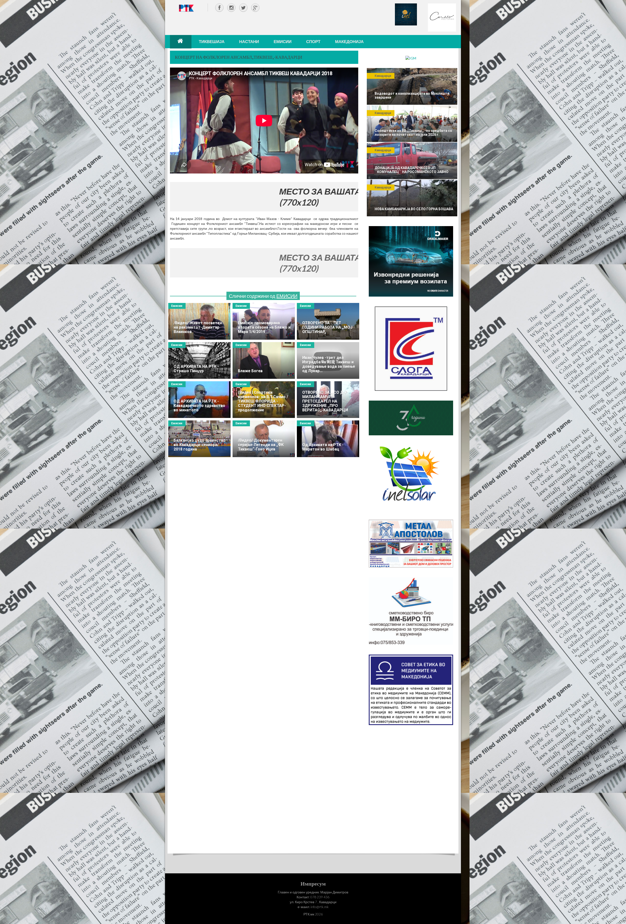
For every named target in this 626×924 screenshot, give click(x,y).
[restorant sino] (442, 17)
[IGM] (410, 58)
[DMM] (411, 261)
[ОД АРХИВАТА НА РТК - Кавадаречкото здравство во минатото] (199, 399)
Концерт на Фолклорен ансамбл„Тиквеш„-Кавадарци (238, 57)
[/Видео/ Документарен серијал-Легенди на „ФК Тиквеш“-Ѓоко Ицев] (264, 438)
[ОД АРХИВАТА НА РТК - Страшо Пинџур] (199, 360)
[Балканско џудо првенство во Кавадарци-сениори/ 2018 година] (199, 438)
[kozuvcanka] (411, 418)
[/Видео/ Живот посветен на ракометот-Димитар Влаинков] (199, 321)
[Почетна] (180, 41)
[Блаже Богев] (264, 360)
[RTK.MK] (186, 8)
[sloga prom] (411, 348)
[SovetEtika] (411, 689)
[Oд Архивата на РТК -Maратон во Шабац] (328, 438)
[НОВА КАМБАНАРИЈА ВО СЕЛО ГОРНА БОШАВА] (412, 198)
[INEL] (406, 14)
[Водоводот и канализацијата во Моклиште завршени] (412, 86)
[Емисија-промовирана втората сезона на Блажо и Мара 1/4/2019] (264, 321)
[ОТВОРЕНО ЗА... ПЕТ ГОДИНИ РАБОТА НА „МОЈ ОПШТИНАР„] (328, 321)
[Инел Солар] (411, 477)
